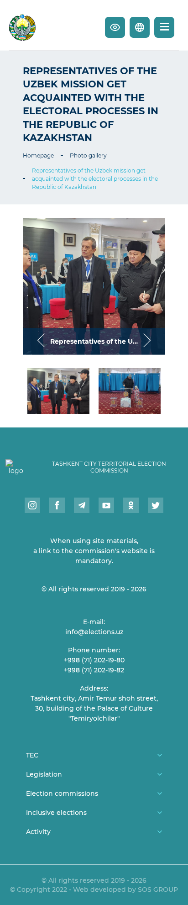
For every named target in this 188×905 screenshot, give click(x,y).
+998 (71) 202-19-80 (94, 660)
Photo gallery (88, 155)
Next (147, 341)
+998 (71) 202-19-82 (94, 670)
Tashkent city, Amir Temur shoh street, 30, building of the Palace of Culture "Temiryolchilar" (94, 708)
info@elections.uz (94, 632)
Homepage (38, 155)
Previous (41, 341)
